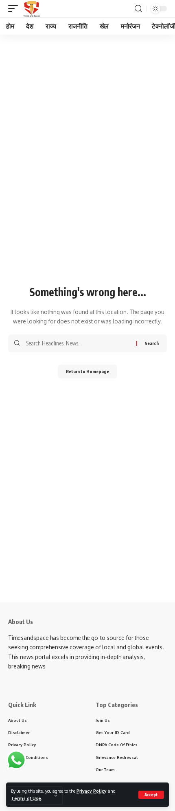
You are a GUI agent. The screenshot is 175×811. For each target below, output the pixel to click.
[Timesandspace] (31, 8)
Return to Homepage (87, 371)
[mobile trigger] (15, 8)
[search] (138, 8)
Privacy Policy (92, 790)
